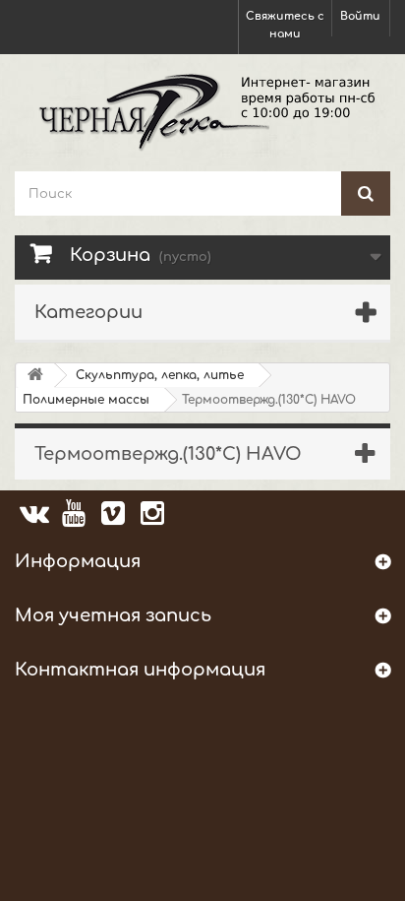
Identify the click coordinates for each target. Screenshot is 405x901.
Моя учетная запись (113, 615)
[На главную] (35, 375)
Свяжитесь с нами (285, 25)
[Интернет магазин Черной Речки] (202, 110)
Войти (360, 16)
